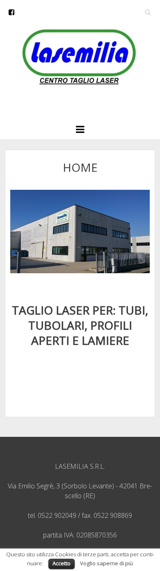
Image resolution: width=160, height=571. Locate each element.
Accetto (62, 563)
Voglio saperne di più (106, 563)
